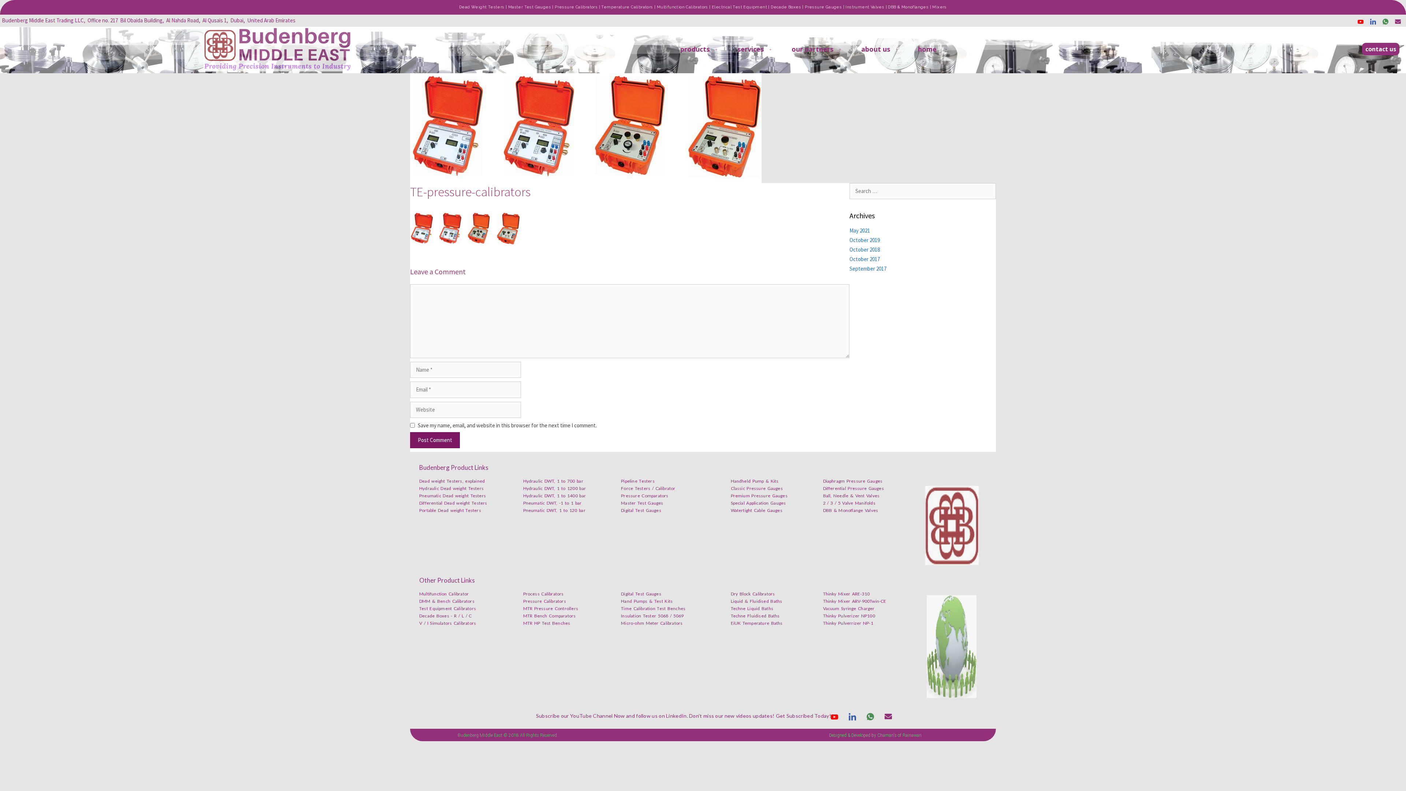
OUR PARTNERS (812, 49)
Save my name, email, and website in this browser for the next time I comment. (507, 425)
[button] (1380, 49)
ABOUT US (875, 49)
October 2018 (864, 249)
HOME (927, 49)
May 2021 (859, 230)
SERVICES (750, 49)
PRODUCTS (695, 49)
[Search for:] (922, 190)
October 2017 (864, 259)
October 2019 (864, 240)
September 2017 (867, 268)
